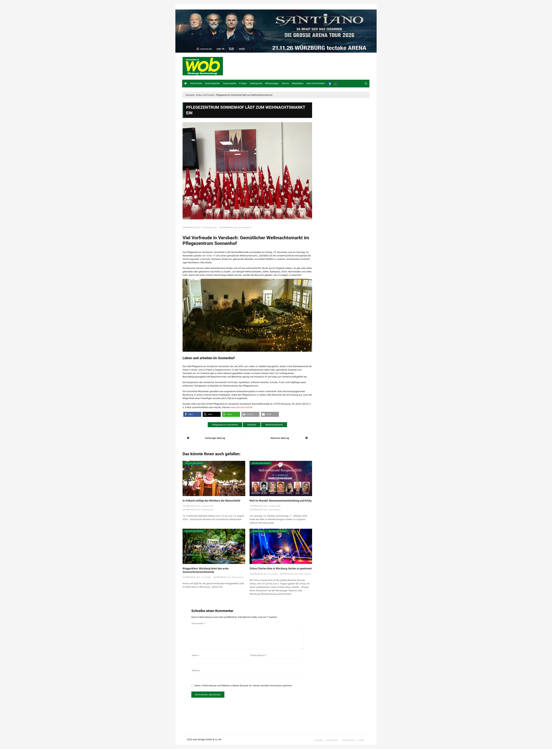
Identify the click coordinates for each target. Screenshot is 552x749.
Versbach (251, 424)
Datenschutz (348, 740)
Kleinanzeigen (272, 83)
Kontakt (215, 7)
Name (195, 655)
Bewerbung (236, 7)
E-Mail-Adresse (258, 655)
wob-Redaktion (245, 227)
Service (285, 83)
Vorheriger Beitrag (215, 438)
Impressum (225, 7)
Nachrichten (196, 83)
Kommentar (198, 623)
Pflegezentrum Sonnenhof (225, 424)
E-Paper (243, 83)
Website (196, 670)
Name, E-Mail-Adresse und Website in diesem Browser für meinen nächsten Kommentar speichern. (243, 685)
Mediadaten (188, 7)
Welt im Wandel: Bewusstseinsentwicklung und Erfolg (281, 500)
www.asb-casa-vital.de (241, 407)
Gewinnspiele (229, 83)
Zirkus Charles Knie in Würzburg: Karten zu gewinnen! (281, 568)
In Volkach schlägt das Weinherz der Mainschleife (211, 500)
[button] (366, 83)
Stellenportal (256, 83)
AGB (361, 740)
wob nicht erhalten (202, 7)
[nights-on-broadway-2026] (276, 30)
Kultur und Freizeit (194, 463)
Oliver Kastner (207, 509)
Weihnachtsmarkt (274, 424)
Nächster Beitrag (279, 438)
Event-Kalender (212, 83)
